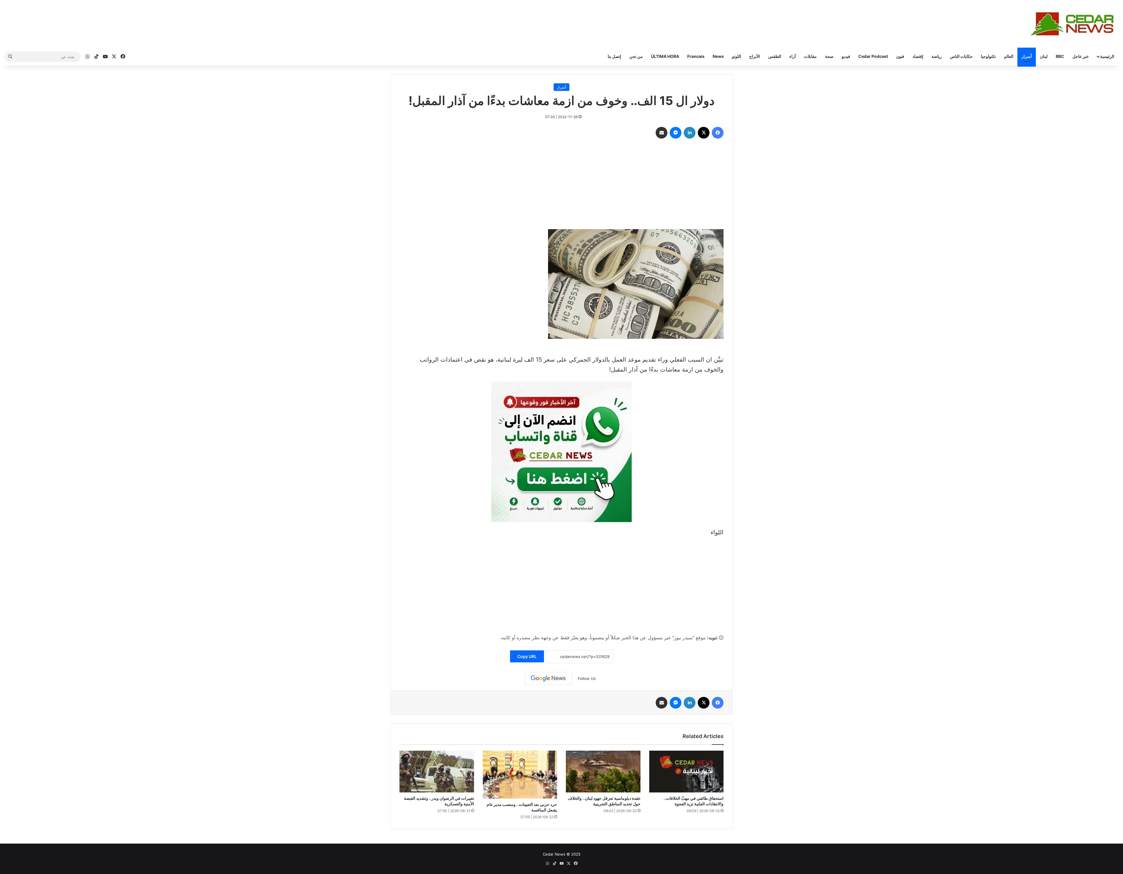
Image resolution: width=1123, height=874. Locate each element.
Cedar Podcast (873, 56)
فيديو (846, 56)
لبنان (1044, 56)
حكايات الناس (961, 56)
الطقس (774, 56)
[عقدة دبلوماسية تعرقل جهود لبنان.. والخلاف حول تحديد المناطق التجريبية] (603, 771)
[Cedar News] (1075, 24)
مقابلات (810, 56)
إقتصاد (917, 56)
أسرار (1027, 56)
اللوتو (736, 56)
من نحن (636, 56)
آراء (792, 56)
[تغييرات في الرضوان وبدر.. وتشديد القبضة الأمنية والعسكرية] (436, 771)
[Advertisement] (561, 185)
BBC (1060, 56)
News (718, 56)
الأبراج (754, 56)
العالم (1008, 56)
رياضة (936, 56)
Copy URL (527, 656)
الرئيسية (1107, 56)
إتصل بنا (614, 56)
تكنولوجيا (988, 56)
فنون (900, 56)
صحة (829, 56)
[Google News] (548, 678)
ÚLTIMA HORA (665, 56)
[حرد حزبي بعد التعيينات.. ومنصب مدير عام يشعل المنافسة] (520, 775)
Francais (696, 56)
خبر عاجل (1080, 56)
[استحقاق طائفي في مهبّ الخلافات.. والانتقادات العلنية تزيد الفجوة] (686, 771)
